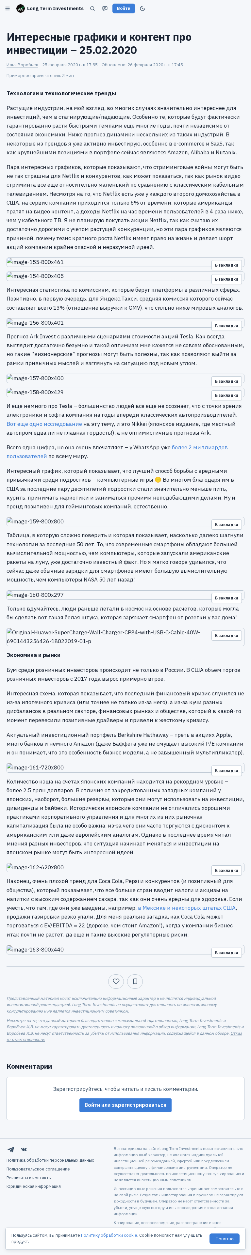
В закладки (226, 265)
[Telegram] (11, 1149)
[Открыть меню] (7, 8)
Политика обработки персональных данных (50, 1160)
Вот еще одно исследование (44, 423)
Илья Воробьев (22, 65)
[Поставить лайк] (116, 981)
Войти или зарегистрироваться (125, 1105)
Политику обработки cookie (109, 1235)
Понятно (224, 1238)
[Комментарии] (105, 8)
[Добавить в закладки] (135, 981)
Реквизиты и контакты (29, 1178)
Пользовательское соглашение (38, 1169)
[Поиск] (92, 8)
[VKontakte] (24, 1149)
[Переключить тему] (142, 8)
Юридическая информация (34, 1186)
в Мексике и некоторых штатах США (187, 907)
